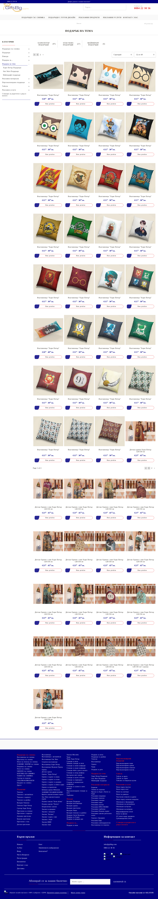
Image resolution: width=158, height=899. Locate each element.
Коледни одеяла (72, 806)
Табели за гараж (122, 778)
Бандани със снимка (24, 783)
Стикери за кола (72, 761)
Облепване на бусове (123, 806)
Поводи (70, 799)
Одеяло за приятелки (49, 787)
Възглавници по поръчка (100, 825)
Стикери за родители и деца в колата (126, 823)
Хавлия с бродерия (98, 818)
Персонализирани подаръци (123, 760)
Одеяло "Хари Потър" (49, 774)
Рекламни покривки (98, 796)
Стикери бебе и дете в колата (77, 770)
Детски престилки (23, 824)
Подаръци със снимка (33, 17)
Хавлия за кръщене (48, 809)
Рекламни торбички (98, 809)
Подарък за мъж (72, 825)
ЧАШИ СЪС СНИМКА (25, 776)
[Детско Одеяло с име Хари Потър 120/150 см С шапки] (140, 646)
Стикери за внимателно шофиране (75, 783)
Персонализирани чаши (124, 763)
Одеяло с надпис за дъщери (51, 782)
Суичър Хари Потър (24, 808)
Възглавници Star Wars (50, 759)
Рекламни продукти (89, 17)
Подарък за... (72, 823)
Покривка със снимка (24, 766)
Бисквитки (21, 862)
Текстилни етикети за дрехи (126, 797)
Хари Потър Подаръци (99, 776)
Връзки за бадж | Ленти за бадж (100, 793)
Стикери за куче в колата (75, 777)
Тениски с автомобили (25, 794)
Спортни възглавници (50, 762)
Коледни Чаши (72, 810)
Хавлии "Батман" (48, 814)
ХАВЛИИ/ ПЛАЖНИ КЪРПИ (52, 792)
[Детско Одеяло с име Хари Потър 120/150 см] (48, 488)
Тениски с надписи (24, 797)
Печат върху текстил (123, 787)
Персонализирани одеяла (125, 765)
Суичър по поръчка (24, 778)
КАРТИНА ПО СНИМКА (26, 773)
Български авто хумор (74, 775)
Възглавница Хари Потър (51, 764)
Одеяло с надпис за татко (51, 779)
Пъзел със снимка (23, 769)
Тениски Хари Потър (24, 805)
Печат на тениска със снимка (27, 762)
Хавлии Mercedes (73, 755)
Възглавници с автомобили (51, 757)
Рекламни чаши (96, 802)
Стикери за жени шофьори (76, 765)
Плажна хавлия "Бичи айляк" (52, 801)
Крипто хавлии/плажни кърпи (52, 794)
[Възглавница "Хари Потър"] (48, 76)
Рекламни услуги (112, 17)
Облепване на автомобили (125, 804)
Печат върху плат (122, 789)
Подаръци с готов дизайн (61, 17)
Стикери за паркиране (74, 780)
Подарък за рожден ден (75, 819)
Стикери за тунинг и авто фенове (76, 787)
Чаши (69, 757)
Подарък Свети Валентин (76, 815)
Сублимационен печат (124, 818)
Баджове (94, 787)
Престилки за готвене (24, 811)
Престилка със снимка (25, 759)
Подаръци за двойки (98, 757)
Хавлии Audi (46, 824)
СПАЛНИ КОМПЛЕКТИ (25, 780)
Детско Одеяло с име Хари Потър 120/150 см (48, 508)
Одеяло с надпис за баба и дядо (53, 784)
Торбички (70, 795)
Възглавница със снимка (25, 757)
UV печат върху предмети (125, 816)
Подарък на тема (98, 773)
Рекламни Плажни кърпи (100, 811)
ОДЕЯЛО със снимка (24, 771)
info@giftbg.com (110, 844)
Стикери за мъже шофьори (76, 768)
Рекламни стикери (97, 800)
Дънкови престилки (24, 816)
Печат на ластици (122, 792)
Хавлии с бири (47, 819)
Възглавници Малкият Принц (52, 767)
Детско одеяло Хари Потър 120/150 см (140, 451)
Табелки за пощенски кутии (126, 780)
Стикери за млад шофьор (75, 773)
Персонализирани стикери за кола (77, 792)
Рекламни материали (100, 785)
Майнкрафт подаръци (99, 780)
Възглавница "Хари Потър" (48, 95)
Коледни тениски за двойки (76, 813)
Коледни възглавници (74, 803)
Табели (119, 774)
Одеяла (44, 769)
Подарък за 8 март (73, 817)
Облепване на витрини (124, 809)
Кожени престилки (23, 819)
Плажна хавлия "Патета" (50, 804)
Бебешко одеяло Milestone (51, 790)
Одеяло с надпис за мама (51, 777)
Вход (19, 851)
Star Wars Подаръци (98, 778)
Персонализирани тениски (125, 767)
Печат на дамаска (122, 794)
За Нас (19, 848)
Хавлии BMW (46, 822)
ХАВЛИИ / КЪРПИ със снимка (28, 764)
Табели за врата (121, 776)
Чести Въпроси (23, 855)
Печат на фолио (121, 814)
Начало (20, 844)
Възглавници (46, 755)
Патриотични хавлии (49, 807)
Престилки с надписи (24, 813)
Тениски (20, 792)
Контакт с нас (130, 17)
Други (19, 785)
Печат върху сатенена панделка (127, 799)
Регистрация (22, 858)
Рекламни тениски (97, 798)
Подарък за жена (97, 755)
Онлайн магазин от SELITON (141, 893)
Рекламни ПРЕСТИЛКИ (99, 807)
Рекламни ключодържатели (101, 823)
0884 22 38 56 (12, 1)
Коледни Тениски (23, 803)
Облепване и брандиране (125, 802)
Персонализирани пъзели (125, 770)
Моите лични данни (78, 893)
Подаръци (21, 789)
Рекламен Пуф (96, 820)
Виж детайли (50, 104)
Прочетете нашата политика (57, 893)
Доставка (20, 868)
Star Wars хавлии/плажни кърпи (51, 798)
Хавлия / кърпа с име (49, 817)
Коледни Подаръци (73, 801)
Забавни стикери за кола (75, 763)
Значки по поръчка (98, 789)
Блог (40, 844)
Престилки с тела (23, 821)
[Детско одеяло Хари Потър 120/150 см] (140, 431)
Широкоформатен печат (124, 811)
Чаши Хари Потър (73, 759)
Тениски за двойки (24, 800)
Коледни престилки (74, 808)
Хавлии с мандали (48, 812)
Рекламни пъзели (97, 804)
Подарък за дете (97, 769)
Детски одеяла (47, 772)
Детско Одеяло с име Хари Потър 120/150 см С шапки (140, 666)
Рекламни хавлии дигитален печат (101, 814)
